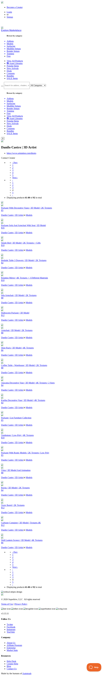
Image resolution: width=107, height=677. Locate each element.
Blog (9, 666)
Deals (9, 71)
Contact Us (12, 669)
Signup (10, 17)
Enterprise (11, 648)
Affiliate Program (14, 645)
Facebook (11, 627)
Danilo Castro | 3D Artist (12, 215)
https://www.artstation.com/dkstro (21, 153)
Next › (15, 177)
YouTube (11, 632)
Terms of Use (7, 604)
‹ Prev (15, 162)
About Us (11, 643)
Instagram (11, 629)
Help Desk (11, 661)
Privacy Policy (20, 604)
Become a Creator (15, 7)
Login (9, 12)
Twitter (10, 624)
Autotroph (26, 673)
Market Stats (12, 650)
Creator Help (12, 664)
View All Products (15, 61)
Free (9, 56)
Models (29, 215)
